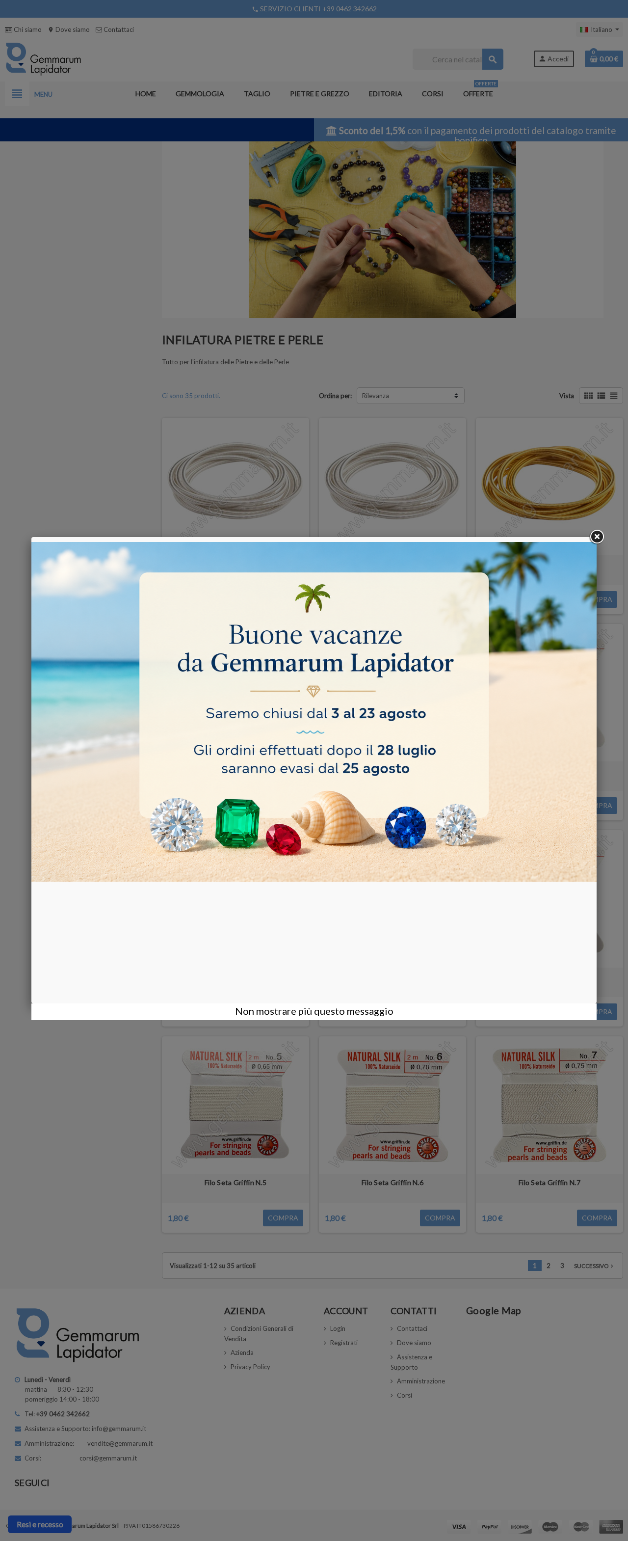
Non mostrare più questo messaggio (314, 1011)
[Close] (596, 537)
